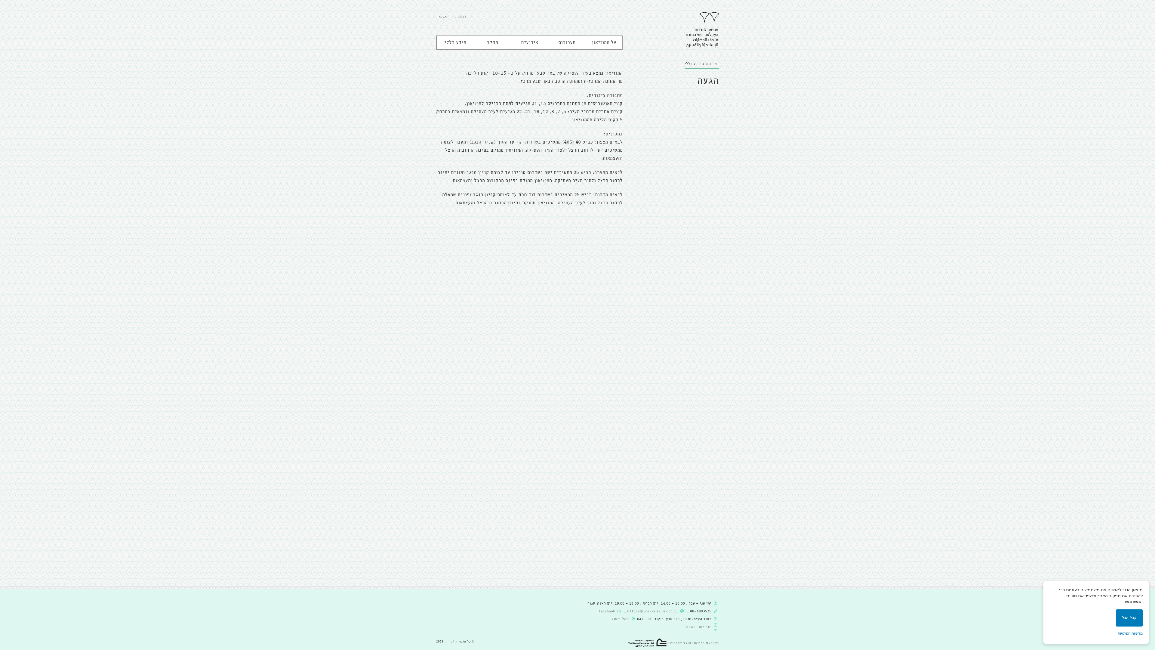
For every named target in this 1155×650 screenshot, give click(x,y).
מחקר (492, 42)
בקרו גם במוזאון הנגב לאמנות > (693, 643)
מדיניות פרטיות (698, 627)
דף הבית (712, 64)
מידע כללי (455, 42)
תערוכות (566, 42)
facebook (607, 611)
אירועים (529, 42)
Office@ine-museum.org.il (652, 611)
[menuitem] (461, 17)
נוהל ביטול (620, 619)
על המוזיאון (604, 42)
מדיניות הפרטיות (1130, 633)
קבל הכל (1129, 618)
